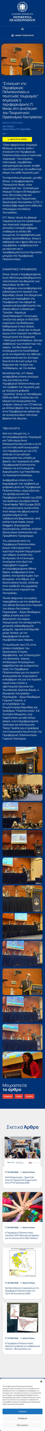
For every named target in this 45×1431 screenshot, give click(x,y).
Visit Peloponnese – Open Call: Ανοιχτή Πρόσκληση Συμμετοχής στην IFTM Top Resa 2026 (21, 1180)
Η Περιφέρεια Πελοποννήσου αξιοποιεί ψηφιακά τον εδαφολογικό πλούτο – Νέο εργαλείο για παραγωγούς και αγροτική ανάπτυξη (22, 1349)
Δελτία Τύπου (9, 129)
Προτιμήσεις (22, 1425)
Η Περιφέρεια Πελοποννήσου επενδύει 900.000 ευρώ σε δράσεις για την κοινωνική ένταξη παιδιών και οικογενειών (22, 1236)
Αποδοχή (22, 1411)
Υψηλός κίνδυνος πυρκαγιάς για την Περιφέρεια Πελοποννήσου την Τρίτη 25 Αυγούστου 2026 (22, 1291)
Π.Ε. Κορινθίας (23, 129)
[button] (41, 1381)
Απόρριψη (22, 1418)
